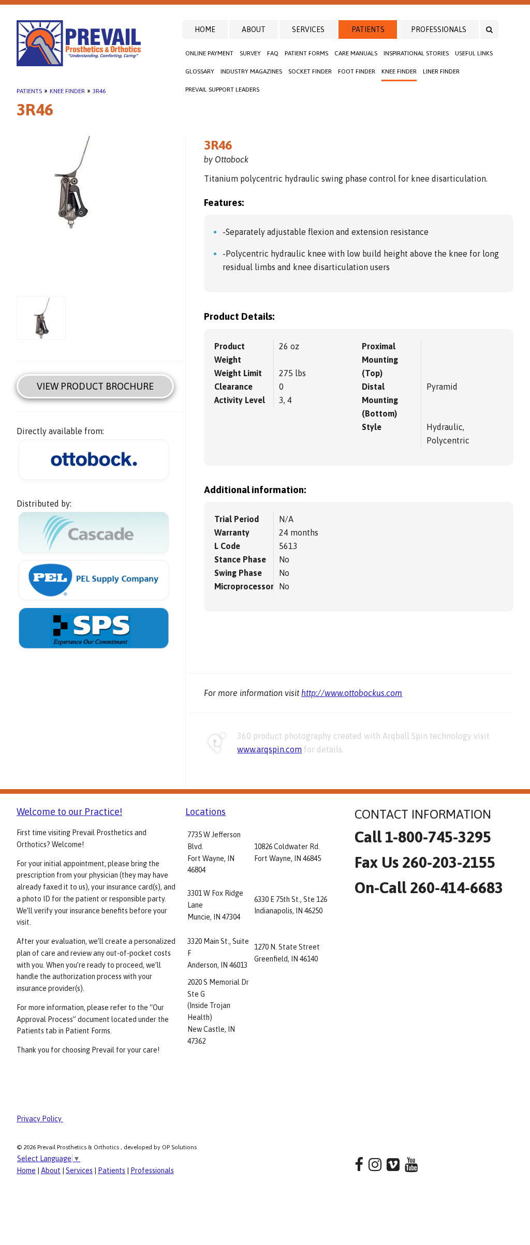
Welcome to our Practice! (69, 811)
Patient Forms (306, 53)
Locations (205, 811)
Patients (368, 29)
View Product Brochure (95, 386)
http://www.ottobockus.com (351, 693)
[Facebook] (359, 1164)
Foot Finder (356, 71)
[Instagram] (375, 1164)
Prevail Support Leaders (222, 89)
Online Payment (209, 53)
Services (308, 29)
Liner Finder (441, 71)
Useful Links (474, 53)
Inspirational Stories (416, 53)
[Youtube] (411, 1164)
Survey (250, 53)
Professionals (438, 29)
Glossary (199, 71)
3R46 (99, 91)
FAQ (272, 53)
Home (205, 29)
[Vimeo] (393, 1164)
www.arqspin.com (269, 749)
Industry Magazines (251, 71)
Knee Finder (399, 71)
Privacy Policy (40, 1119)
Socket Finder (310, 71)
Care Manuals (355, 53)
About (254, 29)
